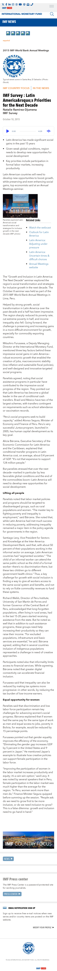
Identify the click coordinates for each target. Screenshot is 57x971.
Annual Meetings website (38, 266)
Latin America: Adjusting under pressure (38, 244)
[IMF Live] (41, 966)
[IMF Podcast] (24, 4)
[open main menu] (51, 6)
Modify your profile (42, 927)
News (7, 859)
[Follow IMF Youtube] (20, 4)
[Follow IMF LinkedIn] (9, 4)
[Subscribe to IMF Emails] (28, 4)
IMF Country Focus (16, 88)
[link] (8, 33)
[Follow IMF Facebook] (6, 4)
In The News (41, 88)
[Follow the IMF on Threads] (16, 4)
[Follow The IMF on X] (3, 4)
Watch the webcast (40, 227)
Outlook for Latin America (39, 234)
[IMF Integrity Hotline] (32, 4)
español (6, 40)
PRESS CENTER (10, 894)
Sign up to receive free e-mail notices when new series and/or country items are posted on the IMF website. (28, 917)
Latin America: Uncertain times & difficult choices (39, 256)
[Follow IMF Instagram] (13, 4)
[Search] (52, 14)
